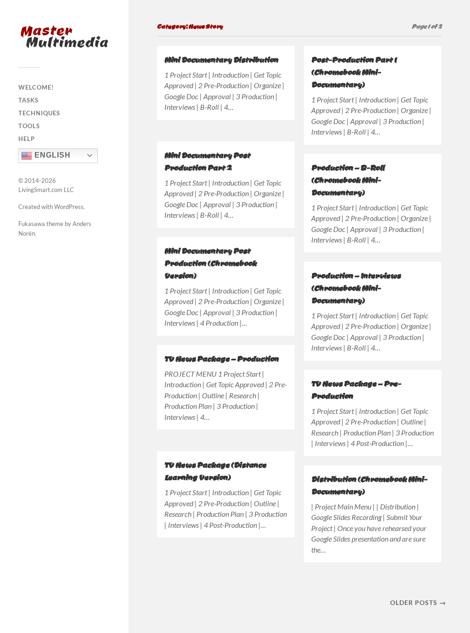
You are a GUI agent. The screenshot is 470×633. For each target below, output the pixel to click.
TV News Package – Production (221, 358)
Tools (29, 126)
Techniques (39, 113)
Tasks (28, 100)
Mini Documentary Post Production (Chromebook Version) (210, 263)
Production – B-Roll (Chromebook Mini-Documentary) (347, 180)
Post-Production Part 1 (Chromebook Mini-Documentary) (354, 72)
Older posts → (418, 602)
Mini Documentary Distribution (221, 59)
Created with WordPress (51, 206)
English (51, 155)
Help (26, 138)
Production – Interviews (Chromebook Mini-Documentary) (356, 287)
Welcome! (36, 87)
